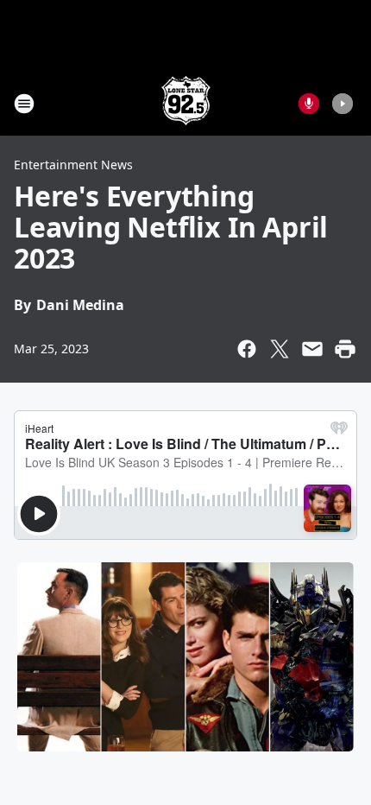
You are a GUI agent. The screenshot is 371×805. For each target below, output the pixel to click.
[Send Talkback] (309, 103)
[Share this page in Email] (312, 349)
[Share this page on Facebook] (247, 349)
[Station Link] (185, 103)
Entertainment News (73, 164)
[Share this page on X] (279, 349)
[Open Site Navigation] (24, 103)
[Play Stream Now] (342, 103)
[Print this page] (345, 349)
